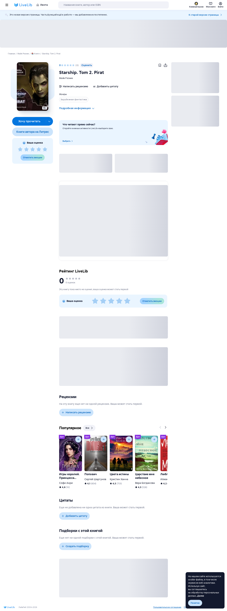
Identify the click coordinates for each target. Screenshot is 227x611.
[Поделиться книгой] (165, 65)
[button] (32, 86)
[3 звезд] (32, 149)
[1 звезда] (20, 149)
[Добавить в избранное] (159, 65)
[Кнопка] (160, 427)
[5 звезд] (44, 149)
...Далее (200, 595)
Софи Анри (66, 483)
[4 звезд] (38, 149)
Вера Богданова (145, 483)
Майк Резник (66, 78)
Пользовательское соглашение (167, 607)
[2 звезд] (26, 149)
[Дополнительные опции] (49, 121)
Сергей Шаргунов (95, 479)
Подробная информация (75, 108)
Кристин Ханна (119, 479)
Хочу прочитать (29, 121)
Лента (44, 4)
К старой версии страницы (204, 14)
